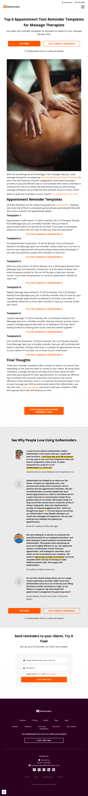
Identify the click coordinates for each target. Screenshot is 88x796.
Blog (56, 720)
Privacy (27, 777)
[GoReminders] (11, 6)
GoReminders (62, 204)
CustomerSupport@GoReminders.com (45, 765)
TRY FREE (24, 43)
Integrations (44, 729)
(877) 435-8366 (80, 2)
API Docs (60, 777)
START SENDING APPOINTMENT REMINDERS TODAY (44, 410)
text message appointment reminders (59, 177)
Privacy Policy (50, 674)
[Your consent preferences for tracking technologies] (4, 792)
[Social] (34, 769)
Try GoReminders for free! (65, 194)
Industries (28, 726)
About (46, 720)
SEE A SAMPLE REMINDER (61, 43)
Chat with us (68, 2)
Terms (39, 674)
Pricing (34, 720)
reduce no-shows (29, 387)
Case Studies (71, 726)
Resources (56, 726)
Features (22, 720)
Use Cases (42, 726)
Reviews (15, 726)
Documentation (48, 777)
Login (66, 720)
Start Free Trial (44, 740)
